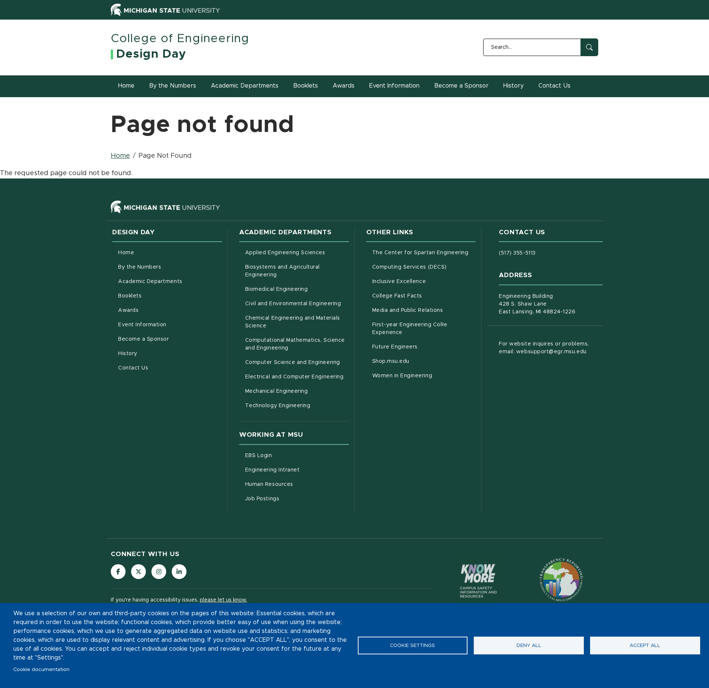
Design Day (151, 54)
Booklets (305, 86)
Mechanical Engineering (297, 391)
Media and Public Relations (424, 310)
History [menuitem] (127, 353)
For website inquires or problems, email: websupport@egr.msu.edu (544, 347)
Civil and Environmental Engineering (297, 303)
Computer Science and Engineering (297, 362)
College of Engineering (180, 39)
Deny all (529, 645)
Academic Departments (244, 86)
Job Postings (293, 498)
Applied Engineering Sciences (297, 252)
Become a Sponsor (461, 86)
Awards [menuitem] (128, 310)
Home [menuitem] (126, 252)
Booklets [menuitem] (129, 296)
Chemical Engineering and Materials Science (292, 322)
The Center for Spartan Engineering (424, 252)
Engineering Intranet (297, 470)
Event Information (394, 86)
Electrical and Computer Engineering (297, 376)
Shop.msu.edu (421, 361)
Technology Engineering (297, 405)
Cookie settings (412, 645)
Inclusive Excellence (424, 281)
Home (126, 86)
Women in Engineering (424, 375)
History (513, 86)
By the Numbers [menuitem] (139, 267)
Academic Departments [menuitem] (150, 281)
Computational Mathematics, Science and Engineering (297, 344)
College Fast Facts (424, 296)
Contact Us (554, 86)
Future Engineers (424, 347)
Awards (343, 86)
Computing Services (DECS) (424, 267)
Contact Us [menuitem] (133, 368)
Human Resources (297, 484)
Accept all (645, 645)
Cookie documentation (41, 669)
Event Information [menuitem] (142, 324)
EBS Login (289, 455)
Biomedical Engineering (297, 289)
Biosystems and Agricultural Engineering (292, 271)
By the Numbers (172, 86)
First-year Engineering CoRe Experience (418, 328)
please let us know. (223, 600)
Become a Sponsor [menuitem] (143, 339)
